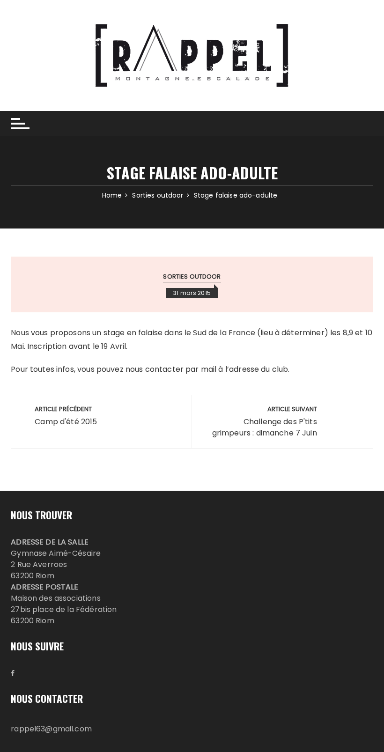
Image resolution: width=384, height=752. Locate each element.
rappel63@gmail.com (51, 728)
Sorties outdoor (192, 276)
